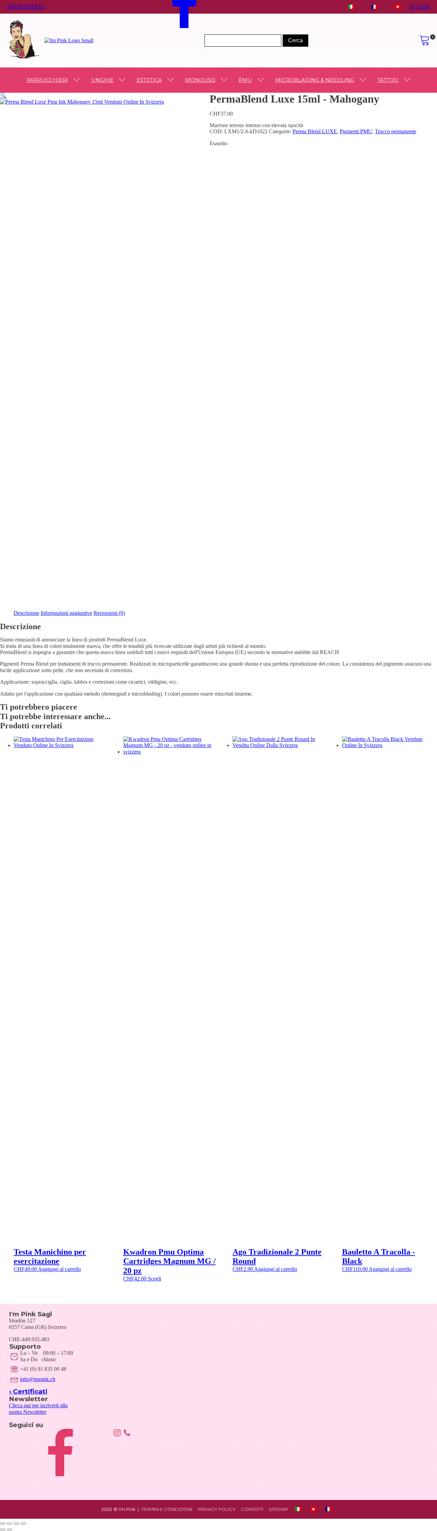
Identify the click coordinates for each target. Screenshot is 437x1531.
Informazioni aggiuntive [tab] (66, 613)
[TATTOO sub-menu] (408, 80)
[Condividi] (16, 1523)
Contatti (252, 1509)
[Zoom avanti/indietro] (2, 1523)
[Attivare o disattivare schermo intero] (9, 1523)
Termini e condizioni (166, 1509)
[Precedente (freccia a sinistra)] (2, 1530)
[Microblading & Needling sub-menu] (364, 80)
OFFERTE (33, 7)
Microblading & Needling (314, 80)
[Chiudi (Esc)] (23, 1523)
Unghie (102, 80)
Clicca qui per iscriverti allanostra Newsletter (38, 1408)
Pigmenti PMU (356, 131)
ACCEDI (419, 7)
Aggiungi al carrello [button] (59, 1269)
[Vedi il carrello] (424, 40)
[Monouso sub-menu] (225, 80)
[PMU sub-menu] (262, 80)
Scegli (154, 1279)
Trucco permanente (395, 131)
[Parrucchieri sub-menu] (78, 80)
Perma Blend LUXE (315, 131)
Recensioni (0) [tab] (109, 613)
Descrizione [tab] (26, 613)
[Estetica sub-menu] (172, 80)
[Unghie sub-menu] (123, 80)
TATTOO (387, 80)
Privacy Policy (217, 1509)
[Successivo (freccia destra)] (9, 1530)
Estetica (149, 80)
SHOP (14, 7)
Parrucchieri (47, 80)
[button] (3, 95)
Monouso (200, 80)
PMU (245, 80)
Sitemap (278, 1509)
